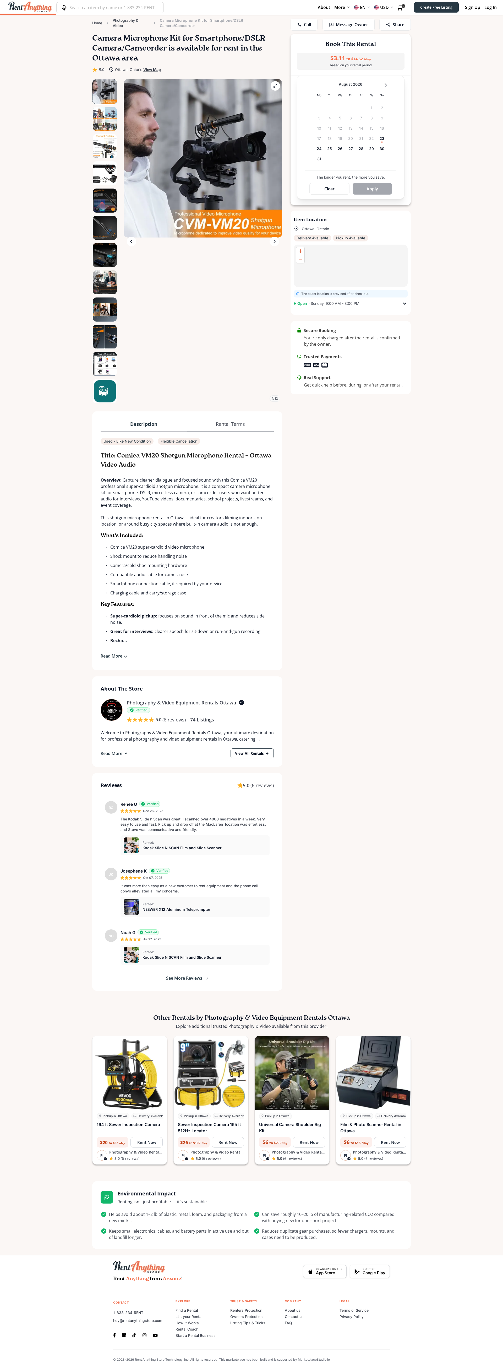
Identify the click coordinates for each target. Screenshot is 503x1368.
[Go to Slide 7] (104, 255)
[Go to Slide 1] (104, 91)
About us (292, 1310)
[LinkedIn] (124, 1334)
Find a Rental (187, 1310)
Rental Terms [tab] (230, 424)
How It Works (187, 1323)
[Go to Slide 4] (104, 173)
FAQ (288, 1323)
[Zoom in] (300, 251)
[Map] (351, 266)
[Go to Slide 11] (104, 364)
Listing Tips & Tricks (247, 1323)
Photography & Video (125, 23)
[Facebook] (116, 1334)
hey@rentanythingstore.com (137, 1320)
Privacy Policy (352, 1316)
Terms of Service (354, 1310)
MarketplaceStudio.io (314, 1359)
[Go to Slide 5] (104, 200)
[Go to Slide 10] (104, 336)
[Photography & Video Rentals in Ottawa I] (112, 710)
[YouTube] (155, 1334)
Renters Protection (246, 1310)
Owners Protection (246, 1316)
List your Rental (189, 1316)
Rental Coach (187, 1329)
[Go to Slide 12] (104, 391)
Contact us (294, 1316)
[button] (203, 158)
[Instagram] (144, 1334)
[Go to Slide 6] (104, 227)
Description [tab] (143, 424)
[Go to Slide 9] (104, 309)
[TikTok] (134, 1334)
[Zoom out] (300, 259)
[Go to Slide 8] (104, 282)
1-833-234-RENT (128, 1312)
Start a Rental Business (196, 1335)
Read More (111, 656)
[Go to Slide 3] (104, 146)
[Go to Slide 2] (104, 118)
